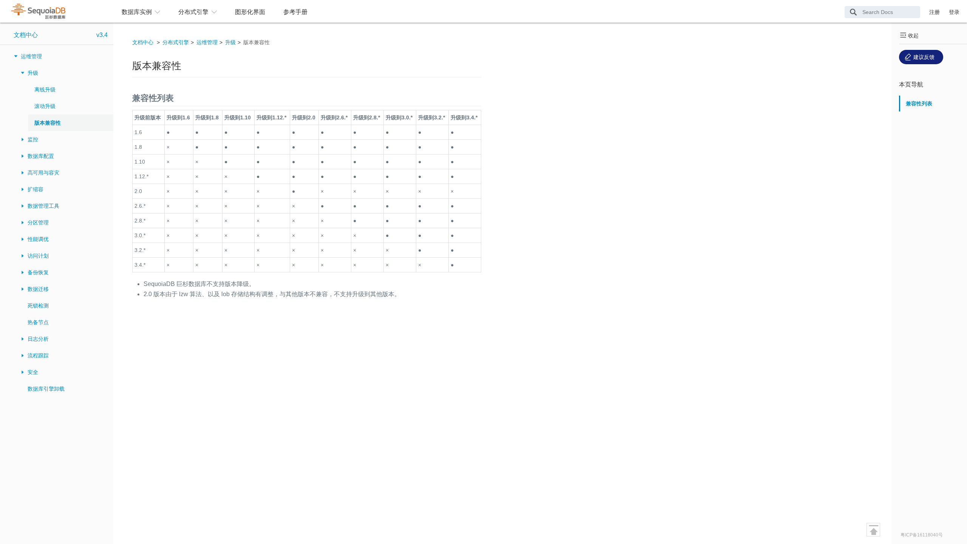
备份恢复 (38, 272)
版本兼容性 (47, 123)
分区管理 (38, 222)
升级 (33, 73)
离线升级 (45, 90)
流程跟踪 (38, 355)
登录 (954, 12)
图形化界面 (250, 12)
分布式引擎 (175, 42)
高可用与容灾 (43, 173)
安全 (33, 372)
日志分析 (38, 339)
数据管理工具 (43, 206)
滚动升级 (45, 106)
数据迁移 (38, 289)
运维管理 (31, 56)
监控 (33, 139)
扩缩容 (35, 189)
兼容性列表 (919, 103)
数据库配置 (41, 156)
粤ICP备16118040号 (922, 535)
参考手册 (295, 12)
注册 (934, 12)
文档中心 (26, 35)
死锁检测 (38, 306)
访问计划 (38, 256)
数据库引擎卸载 (46, 389)
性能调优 (38, 239)
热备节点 (38, 322)
